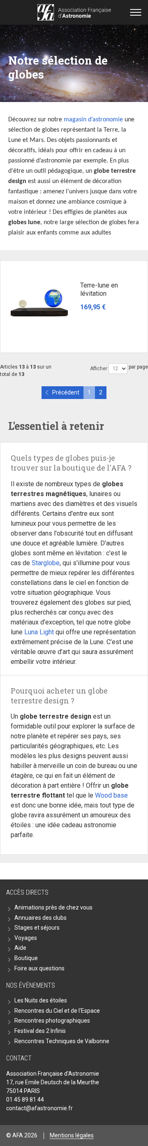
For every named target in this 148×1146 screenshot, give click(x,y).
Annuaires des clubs (40, 917)
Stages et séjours (37, 927)
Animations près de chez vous (53, 907)
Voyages (25, 938)
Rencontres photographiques (52, 1020)
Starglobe (46, 563)
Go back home (74, 12)
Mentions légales (72, 1135)
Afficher (98, 368)
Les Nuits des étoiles (40, 1000)
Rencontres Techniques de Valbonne (61, 1041)
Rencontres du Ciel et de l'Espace (57, 1010)
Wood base (111, 795)
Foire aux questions (39, 968)
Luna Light (39, 632)
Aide (20, 947)
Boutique (26, 958)
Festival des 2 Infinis (40, 1031)
